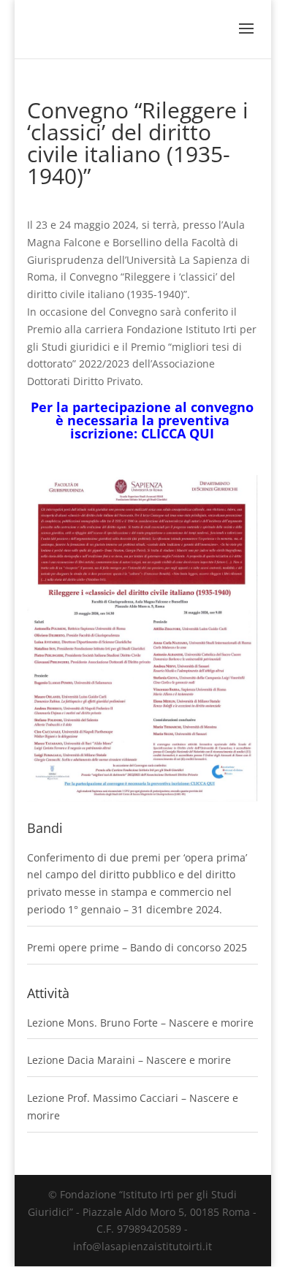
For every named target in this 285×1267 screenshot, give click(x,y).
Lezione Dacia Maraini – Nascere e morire (129, 1060)
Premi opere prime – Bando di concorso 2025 (137, 947)
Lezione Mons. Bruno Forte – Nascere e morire (140, 1023)
